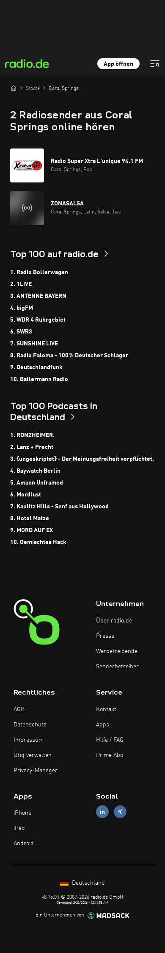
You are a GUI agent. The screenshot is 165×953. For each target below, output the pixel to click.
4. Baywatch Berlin (35, 471)
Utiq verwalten (33, 755)
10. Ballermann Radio (39, 379)
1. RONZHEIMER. (32, 435)
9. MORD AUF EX (31, 530)
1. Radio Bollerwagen (39, 272)
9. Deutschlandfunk (36, 367)
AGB (19, 709)
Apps (102, 725)
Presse (105, 636)
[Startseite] (13, 87)
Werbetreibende (117, 651)
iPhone (22, 813)
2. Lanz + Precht (31, 447)
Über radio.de (114, 621)
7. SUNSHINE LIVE (34, 344)
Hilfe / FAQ (110, 740)
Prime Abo (109, 755)
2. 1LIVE (21, 284)
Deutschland (87, 883)
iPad (19, 828)
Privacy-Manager (36, 771)
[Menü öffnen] (155, 64)
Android (24, 843)
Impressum (29, 740)
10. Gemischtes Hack (38, 542)
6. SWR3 (21, 332)
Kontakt (106, 709)
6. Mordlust (25, 495)
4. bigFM (21, 308)
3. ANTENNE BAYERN (38, 296)
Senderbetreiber (117, 667)
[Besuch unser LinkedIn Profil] (102, 811)
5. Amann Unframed (36, 483)
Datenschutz (30, 725)
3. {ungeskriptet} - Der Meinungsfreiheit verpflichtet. (82, 459)
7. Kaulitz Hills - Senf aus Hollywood (59, 507)
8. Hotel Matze (29, 518)
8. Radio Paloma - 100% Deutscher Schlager (69, 356)
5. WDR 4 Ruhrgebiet (38, 320)
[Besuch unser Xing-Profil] (120, 811)
